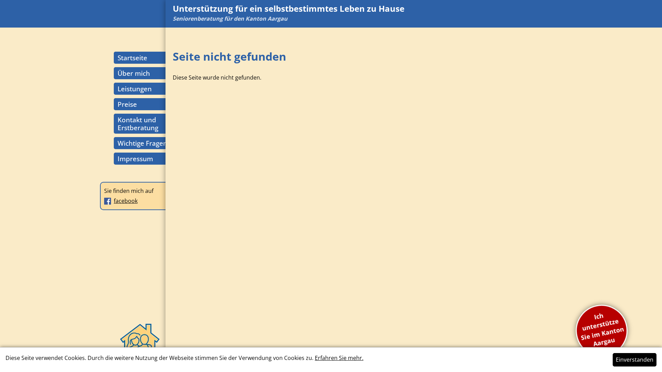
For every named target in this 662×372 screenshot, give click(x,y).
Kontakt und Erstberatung (138, 123)
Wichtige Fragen (142, 143)
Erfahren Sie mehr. (339, 358)
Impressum (135, 158)
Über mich (134, 73)
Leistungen (135, 88)
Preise (127, 104)
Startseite (132, 57)
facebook (126, 201)
